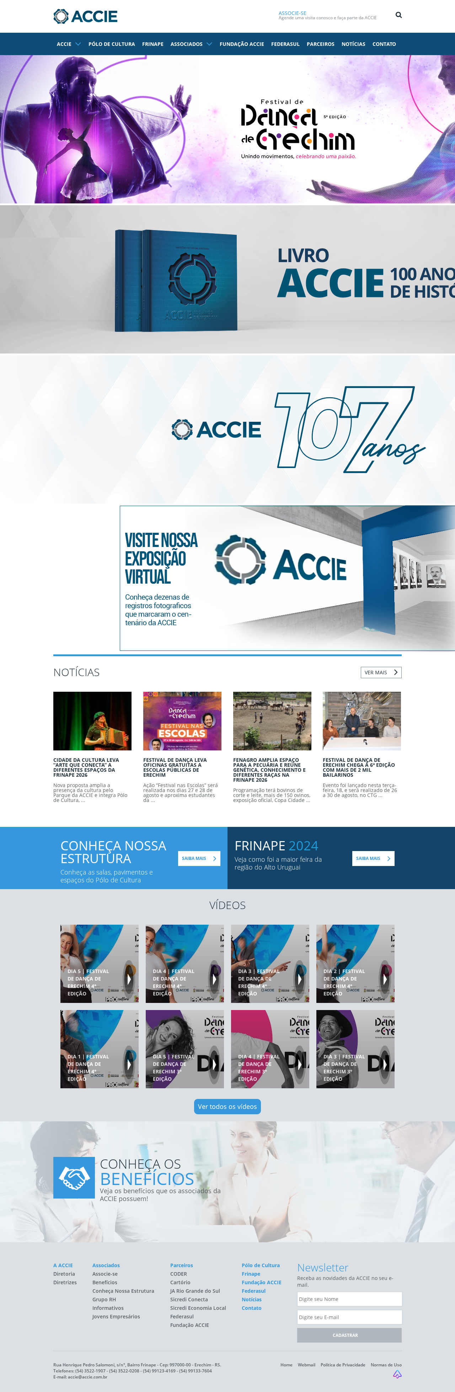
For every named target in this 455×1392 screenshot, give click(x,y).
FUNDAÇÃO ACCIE (242, 44)
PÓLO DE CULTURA (112, 44)
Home (286, 1365)
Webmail (306, 1365)
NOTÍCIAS (353, 44)
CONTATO (384, 44)
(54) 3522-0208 (124, 1371)
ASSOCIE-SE (292, 13)
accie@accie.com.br (87, 1377)
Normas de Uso (386, 1365)
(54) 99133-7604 (195, 1371)
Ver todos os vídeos (227, 1106)
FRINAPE (153, 44)
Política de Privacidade (343, 1365)
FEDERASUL (285, 44)
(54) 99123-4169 (159, 1371)
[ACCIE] (85, 16)
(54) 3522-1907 (90, 1371)
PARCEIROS (320, 44)
